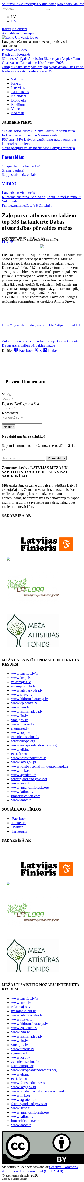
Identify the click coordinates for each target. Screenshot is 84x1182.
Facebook (19, 819)
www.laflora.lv (22, 792)
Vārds (6, 395)
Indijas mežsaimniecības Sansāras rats (29, 135)
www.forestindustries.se (28, 758)
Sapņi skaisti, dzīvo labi (19, 175)
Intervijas (31, 4)
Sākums (8, 4)
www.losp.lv (20, 733)
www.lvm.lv (20, 707)
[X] (8, 242)
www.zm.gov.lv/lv (24, 673)
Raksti (19, 4)
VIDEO (9, 183)
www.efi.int (20, 749)
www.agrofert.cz (23, 775)
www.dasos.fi (21, 800)
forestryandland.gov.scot (29, 779)
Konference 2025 (51, 63)
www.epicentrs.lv (24, 703)
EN (13, 21)
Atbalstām (35, 59)
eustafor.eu (19, 754)
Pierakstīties (56, 458)
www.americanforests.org (30, 787)
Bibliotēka (9, 50)
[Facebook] (4, 242)
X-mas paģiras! (13, 170)
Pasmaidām (28, 63)
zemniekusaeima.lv (25, 737)
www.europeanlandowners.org (34, 745)
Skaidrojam (52, 59)
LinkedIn (19, 823)
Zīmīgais (20, 59)
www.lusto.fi (20, 783)
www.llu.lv (19, 716)
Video (22, 50)
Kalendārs (64, 4)
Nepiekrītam (71, 59)
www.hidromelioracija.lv (29, 699)
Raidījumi (9, 54)
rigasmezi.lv (20, 728)
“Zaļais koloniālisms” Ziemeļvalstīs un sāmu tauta (38, 131)
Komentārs (10, 413)
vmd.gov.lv (19, 720)
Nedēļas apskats (13, 71)
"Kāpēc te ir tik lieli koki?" (21, 166)
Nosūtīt (9, 427)
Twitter (17, 827)
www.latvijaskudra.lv (27, 690)
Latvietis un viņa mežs (18, 193)
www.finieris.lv (22, 724)
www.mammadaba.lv (27, 711)
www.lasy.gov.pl (23, 762)
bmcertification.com (25, 796)
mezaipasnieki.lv (23, 686)
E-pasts (20, 404)
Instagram (19, 831)
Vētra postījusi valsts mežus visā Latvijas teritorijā (38, 148)
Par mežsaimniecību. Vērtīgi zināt (26, 205)
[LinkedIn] (11, 242)
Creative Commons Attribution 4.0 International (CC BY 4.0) (40, 1169)
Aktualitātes (47, 4)
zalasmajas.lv (21, 682)
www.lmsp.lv (21, 678)
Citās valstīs (10, 63)
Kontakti (23, 54)
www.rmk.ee (20, 771)
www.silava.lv (21, 695)
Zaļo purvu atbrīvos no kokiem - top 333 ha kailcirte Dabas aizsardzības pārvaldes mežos (40, 343)
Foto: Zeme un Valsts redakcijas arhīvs (30, 239)
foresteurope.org (23, 741)
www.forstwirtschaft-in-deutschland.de (39, 766)
